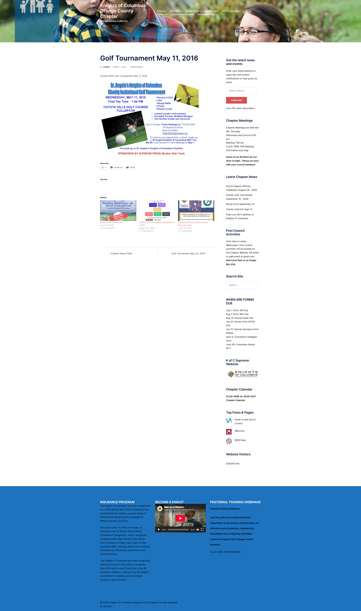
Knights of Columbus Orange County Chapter (123, 11)
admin (106, 67)
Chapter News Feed (121, 253)
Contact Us (162, 14)
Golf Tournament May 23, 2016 (188, 253)
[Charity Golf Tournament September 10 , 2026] (157, 210)
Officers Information (231, 11)
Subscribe (236, 100)
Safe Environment (206, 14)
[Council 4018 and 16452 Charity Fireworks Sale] (196, 210)
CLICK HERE (232, 396)
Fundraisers (136, 67)
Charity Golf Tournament (111, 222)
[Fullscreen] (202, 529)
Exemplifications (210, 11)
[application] (180, 518)
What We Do (175, 11)
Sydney (107, 606)
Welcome (239, 430)
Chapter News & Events (182, 14)
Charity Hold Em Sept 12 (239, 209)
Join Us (247, 11)
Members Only (192, 11)
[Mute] (197, 529)
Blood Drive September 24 (240, 204)
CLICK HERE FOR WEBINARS (225, 551)
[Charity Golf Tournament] (118, 210)
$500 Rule (240, 440)
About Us (161, 11)
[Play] (158, 529)
